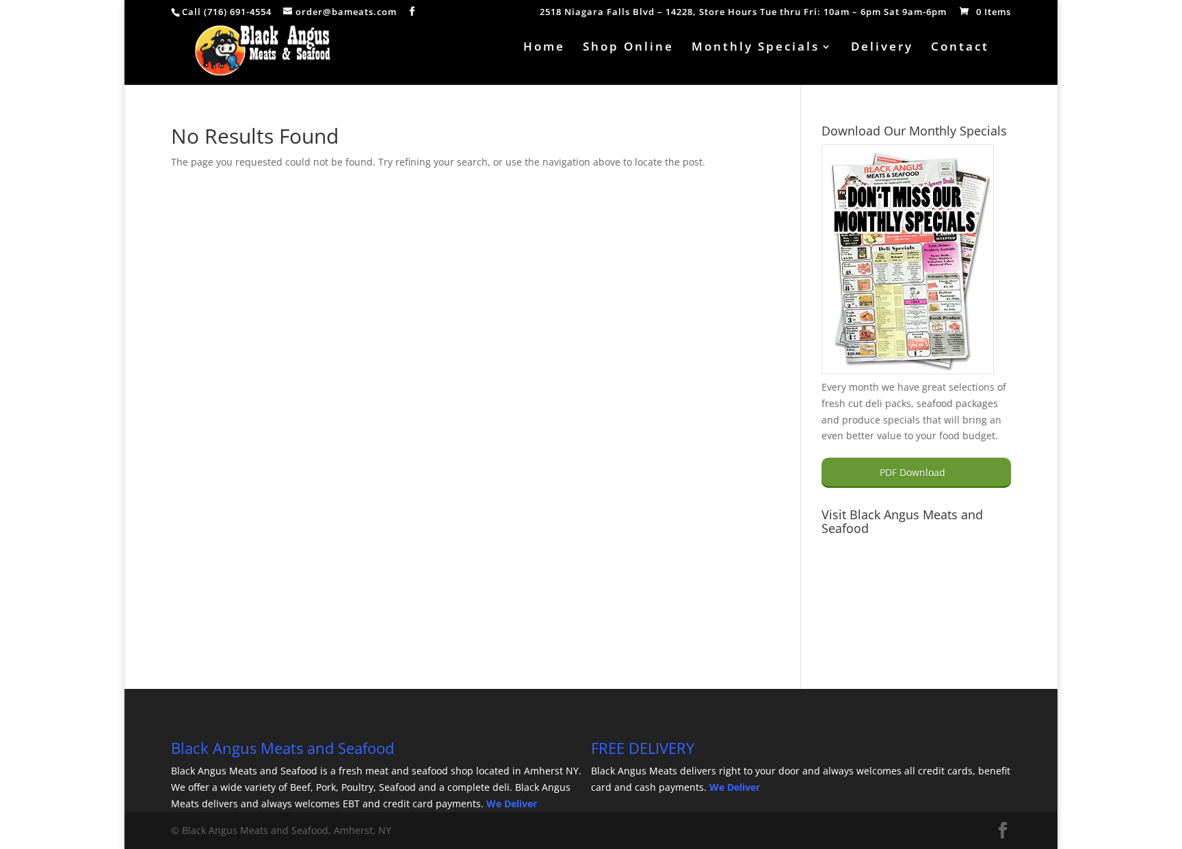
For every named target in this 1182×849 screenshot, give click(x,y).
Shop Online (628, 48)
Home (544, 48)
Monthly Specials (755, 48)
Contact (960, 48)
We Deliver (511, 803)
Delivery (882, 48)
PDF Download (912, 472)
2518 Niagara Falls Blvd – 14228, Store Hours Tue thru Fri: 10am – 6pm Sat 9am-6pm (743, 13)
